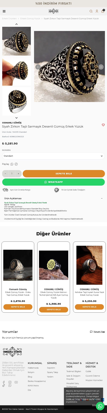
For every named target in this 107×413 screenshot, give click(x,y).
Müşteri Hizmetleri (94, 380)
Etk (29, 390)
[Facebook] (3, 382)
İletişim (31, 372)
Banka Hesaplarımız (37, 381)
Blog (30, 377)
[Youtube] (16, 382)
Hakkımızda (33, 368)
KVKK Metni (33, 385)
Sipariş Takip (52, 372)
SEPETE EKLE (64, 173)
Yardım (50, 377)
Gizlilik (88, 371)
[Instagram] (9, 382)
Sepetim (51, 368)
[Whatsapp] (9, 385)
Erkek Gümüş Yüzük (30, 18)
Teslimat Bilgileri (73, 371)
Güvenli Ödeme (93, 376)
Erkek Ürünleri (9, 18)
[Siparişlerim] (97, 11)
